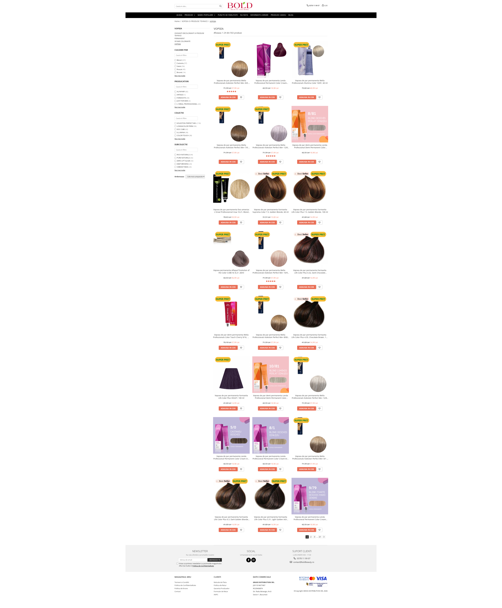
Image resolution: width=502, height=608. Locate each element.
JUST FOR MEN (182, 101)
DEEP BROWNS (183, 164)
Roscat (179, 69)
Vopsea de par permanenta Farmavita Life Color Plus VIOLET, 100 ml (231, 396)
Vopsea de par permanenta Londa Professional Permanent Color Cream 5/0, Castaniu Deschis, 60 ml (231, 457)
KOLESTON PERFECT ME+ (186, 123)
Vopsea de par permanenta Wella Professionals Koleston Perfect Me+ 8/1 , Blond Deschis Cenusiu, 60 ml (309, 457)
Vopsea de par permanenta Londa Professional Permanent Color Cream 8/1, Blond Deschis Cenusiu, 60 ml (271, 457)
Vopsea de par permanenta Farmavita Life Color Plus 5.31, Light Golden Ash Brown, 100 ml (270, 518)
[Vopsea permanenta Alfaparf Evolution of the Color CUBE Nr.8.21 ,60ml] (231, 249)
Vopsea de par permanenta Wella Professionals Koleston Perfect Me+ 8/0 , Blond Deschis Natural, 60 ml (231, 81)
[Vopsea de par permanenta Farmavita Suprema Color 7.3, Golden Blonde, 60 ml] (270, 188)
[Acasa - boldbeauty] (240, 6)
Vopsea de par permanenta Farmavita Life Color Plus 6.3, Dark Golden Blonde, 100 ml (231, 518)
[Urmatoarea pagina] (324, 537)
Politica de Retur (220, 585)
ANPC (216, 594)
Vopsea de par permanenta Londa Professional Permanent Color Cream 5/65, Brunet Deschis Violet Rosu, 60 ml (270, 81)
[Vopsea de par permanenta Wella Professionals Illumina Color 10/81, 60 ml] (310, 59)
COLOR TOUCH (183, 135)
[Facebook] (248, 560)
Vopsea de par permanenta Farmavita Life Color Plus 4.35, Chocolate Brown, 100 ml (310, 336)
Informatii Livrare (259, 15)
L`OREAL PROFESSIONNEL (187, 104)
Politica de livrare (181, 588)
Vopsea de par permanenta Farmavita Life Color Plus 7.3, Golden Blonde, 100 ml (310, 210)
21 (320, 537)
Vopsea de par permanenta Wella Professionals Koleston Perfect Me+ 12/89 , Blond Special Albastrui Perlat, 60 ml (310, 396)
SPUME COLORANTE (182, 41)
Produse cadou (278, 15)
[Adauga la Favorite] (241, 97)
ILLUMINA (181, 132)
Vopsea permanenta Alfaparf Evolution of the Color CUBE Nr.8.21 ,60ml (231, 271)
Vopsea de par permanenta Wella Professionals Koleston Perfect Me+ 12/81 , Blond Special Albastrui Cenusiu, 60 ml (271, 146)
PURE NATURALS (183, 158)
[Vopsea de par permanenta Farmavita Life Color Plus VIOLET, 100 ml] (231, 374)
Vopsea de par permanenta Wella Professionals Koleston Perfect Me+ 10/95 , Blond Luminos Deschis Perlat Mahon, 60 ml (271, 271)
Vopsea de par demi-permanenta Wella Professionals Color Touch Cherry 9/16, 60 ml (231, 336)
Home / (178, 21)
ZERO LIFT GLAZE (183, 161)
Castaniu (180, 63)
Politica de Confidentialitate (203, 566)
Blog (290, 15)
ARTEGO (180, 94)
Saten (179, 66)
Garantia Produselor (221, 588)
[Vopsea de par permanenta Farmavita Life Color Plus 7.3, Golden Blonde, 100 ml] (310, 188)
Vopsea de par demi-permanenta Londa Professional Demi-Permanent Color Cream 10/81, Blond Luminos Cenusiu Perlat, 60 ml (270, 396)
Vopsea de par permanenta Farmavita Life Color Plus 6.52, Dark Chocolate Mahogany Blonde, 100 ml (309, 271)
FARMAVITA (181, 98)
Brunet (179, 72)
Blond (179, 60)
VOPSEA (178, 44)
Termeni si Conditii (182, 582)
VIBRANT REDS (182, 167)
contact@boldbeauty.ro (303, 562)
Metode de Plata (220, 582)
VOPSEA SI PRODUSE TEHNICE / (195, 21)
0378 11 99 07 (303, 558)
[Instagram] (253, 560)
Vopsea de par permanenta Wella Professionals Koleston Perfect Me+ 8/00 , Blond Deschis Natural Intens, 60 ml (271, 336)
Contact (178, 591)
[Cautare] (220, 6)
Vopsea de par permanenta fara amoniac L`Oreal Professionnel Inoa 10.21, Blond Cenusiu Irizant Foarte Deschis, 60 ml (231, 210)
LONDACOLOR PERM (185, 126)
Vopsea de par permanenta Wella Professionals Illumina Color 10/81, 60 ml (310, 81)
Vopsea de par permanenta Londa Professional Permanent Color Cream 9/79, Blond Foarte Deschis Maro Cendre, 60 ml (310, 518)
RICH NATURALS (183, 154)
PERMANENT (180, 38)
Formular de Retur (221, 591)
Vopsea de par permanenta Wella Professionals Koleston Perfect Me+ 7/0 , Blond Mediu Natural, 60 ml (231, 146)
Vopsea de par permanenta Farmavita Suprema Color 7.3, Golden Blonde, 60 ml (271, 210)
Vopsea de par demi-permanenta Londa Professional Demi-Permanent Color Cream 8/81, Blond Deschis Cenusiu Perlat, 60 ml (309, 146)
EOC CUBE (181, 129)
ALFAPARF (181, 91)
